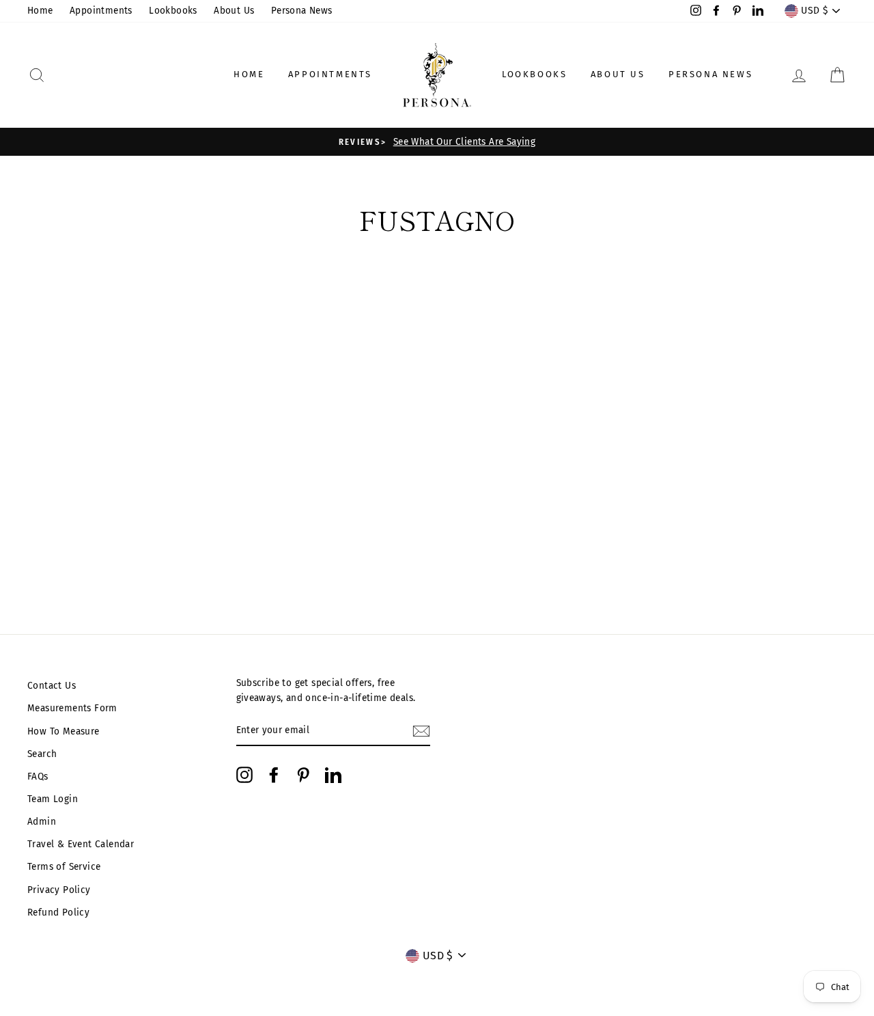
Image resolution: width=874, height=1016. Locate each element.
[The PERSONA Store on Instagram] (244, 775)
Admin (41, 821)
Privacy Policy (59, 890)
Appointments (101, 10)
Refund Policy (58, 912)
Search (42, 754)
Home (40, 10)
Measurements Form (72, 708)
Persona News (302, 10)
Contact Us (51, 685)
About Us (234, 10)
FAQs (37, 776)
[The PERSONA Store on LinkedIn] (333, 775)
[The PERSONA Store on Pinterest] (303, 775)
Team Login (52, 799)
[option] (437, 142)
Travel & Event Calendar (80, 844)
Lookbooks (173, 10)
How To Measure (63, 731)
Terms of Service (63, 867)
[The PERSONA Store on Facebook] (274, 775)
